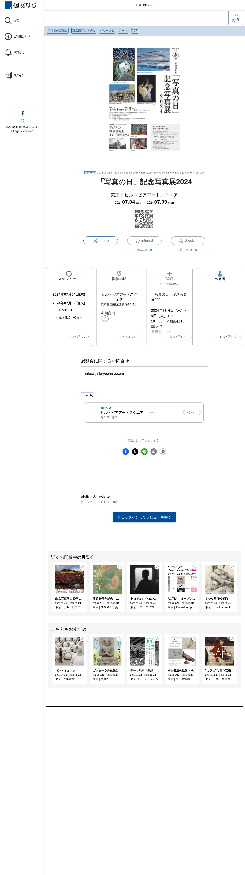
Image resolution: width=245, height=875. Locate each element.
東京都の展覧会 (58, 30)
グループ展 (107, 30)
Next (240, 589)
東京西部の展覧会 (83, 30)
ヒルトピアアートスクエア (185, 172)
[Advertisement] (144, 747)
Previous (48, 589)
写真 (135, 30)
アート (123, 30)
